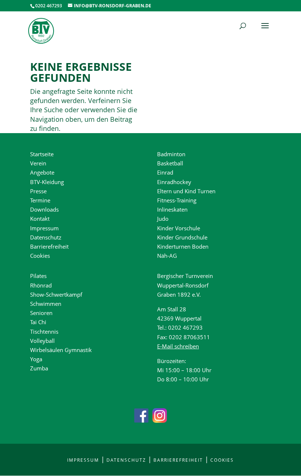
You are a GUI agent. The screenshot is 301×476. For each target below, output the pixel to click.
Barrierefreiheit (49, 246)
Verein (38, 163)
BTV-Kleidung (47, 182)
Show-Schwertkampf (56, 294)
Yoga (36, 359)
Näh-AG (167, 255)
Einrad (165, 172)
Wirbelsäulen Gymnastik (61, 350)
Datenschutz (45, 237)
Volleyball (42, 340)
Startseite (42, 154)
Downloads (44, 209)
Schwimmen (45, 303)
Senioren (41, 312)
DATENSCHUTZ (126, 460)
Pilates (38, 275)
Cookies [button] (40, 255)
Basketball (170, 163)
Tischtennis (44, 331)
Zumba (39, 368)
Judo (162, 218)
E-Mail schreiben (178, 346)
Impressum (44, 228)
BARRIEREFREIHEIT (178, 460)
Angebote (42, 172)
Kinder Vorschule (178, 228)
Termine (40, 200)
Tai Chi (38, 322)
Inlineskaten (172, 209)
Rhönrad (41, 285)
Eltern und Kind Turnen (186, 191)
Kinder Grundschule (182, 237)
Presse (38, 191)
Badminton (171, 154)
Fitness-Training (176, 200)
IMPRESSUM (83, 460)
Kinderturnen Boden (182, 246)
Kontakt (40, 218)
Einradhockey (174, 182)
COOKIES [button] (222, 460)
